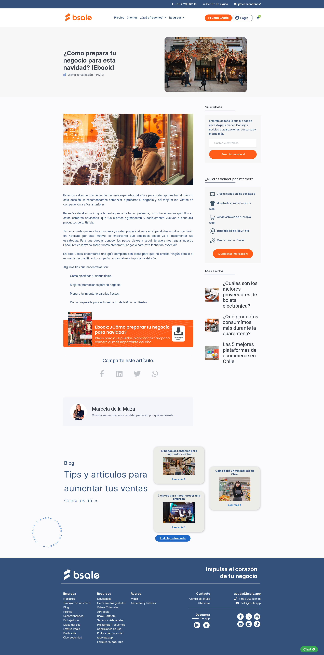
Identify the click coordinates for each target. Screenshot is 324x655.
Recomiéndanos (73, 616)
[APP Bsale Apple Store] (206, 625)
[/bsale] (240, 624)
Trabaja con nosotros (76, 603)
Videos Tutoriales (107, 607)
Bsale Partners (106, 616)
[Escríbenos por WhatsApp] (309, 649)
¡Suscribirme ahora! (233, 154)
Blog (66, 607)
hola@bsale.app (251, 603)
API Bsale (103, 611)
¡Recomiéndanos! (249, 4)
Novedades (104, 598)
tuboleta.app (105, 637)
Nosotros (69, 598)
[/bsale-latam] (119, 374)
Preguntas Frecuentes (111, 624)
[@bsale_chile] (257, 616)
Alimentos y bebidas (143, 603)
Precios (119, 17)
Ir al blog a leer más (173, 538)
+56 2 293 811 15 (186, 4)
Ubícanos (204, 603)
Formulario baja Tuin (110, 642)
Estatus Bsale (71, 629)
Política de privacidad (110, 633)
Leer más (178, 479)
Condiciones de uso (109, 629)
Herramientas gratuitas (111, 603)
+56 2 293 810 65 (250, 598)
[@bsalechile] (101, 374)
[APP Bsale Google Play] (197, 625)
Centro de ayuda (217, 4)
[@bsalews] (240, 616)
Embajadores (71, 620)
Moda (134, 598)
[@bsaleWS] (249, 616)
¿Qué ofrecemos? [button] (152, 17)
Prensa (67, 611)
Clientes (132, 17)
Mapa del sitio (71, 624)
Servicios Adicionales (110, 620)
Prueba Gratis (218, 18)
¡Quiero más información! (233, 253)
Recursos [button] (175, 17)
